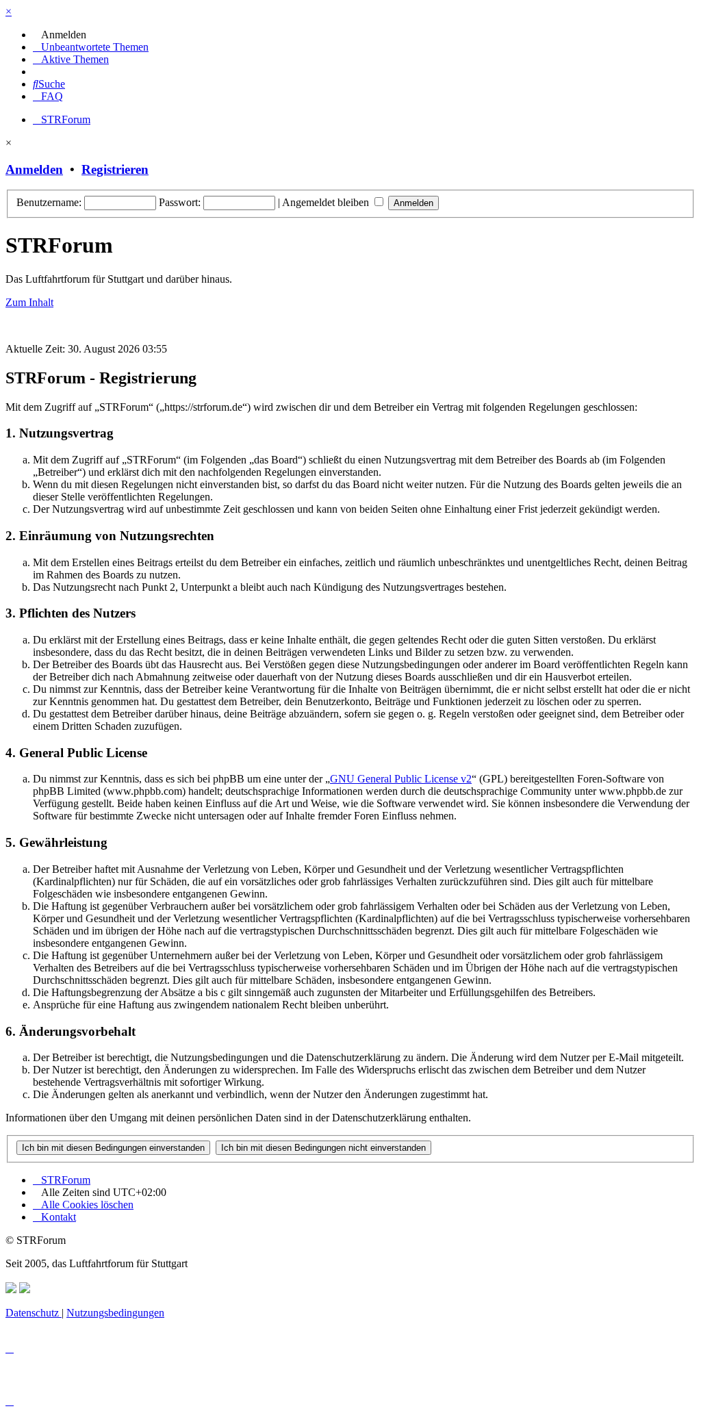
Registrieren (115, 169)
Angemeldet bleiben (327, 202)
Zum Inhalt (29, 302)
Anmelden (34, 169)
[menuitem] (59, 34)
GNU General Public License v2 (401, 779)
